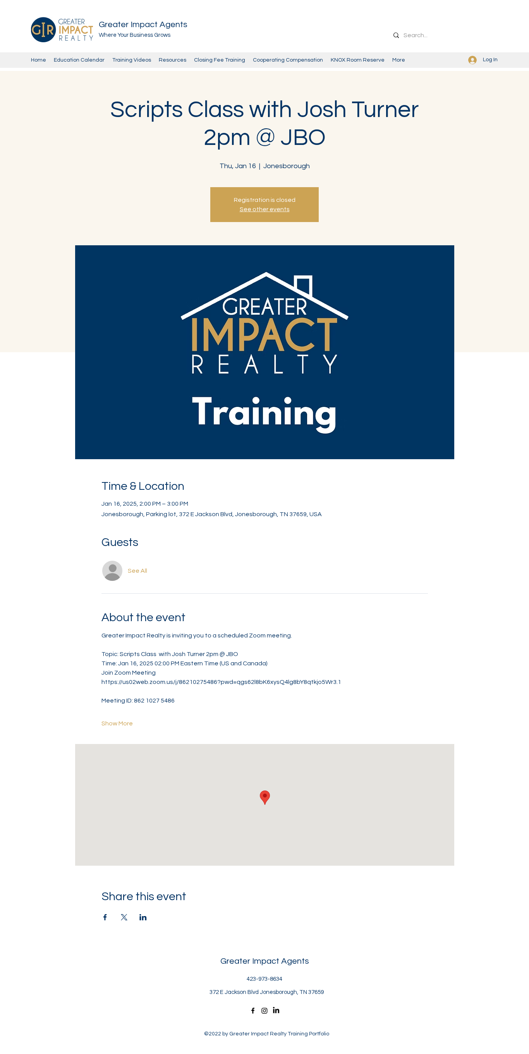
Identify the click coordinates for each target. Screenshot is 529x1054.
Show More (117, 723)
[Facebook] (253, 1010)
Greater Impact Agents (143, 24)
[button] (357, 60)
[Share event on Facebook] (105, 917)
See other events (265, 209)
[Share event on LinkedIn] (143, 917)
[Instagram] (264, 1010)
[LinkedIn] (276, 1010)
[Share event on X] (124, 917)
